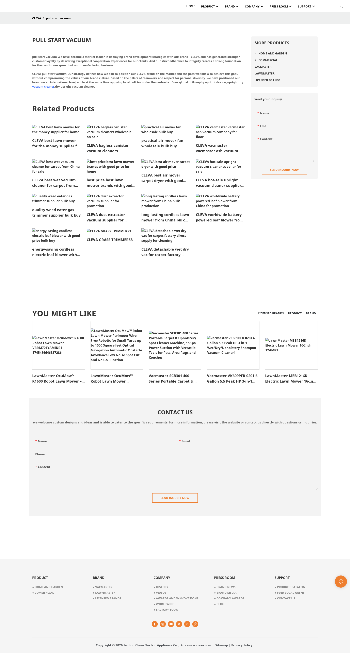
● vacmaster (102, 587)
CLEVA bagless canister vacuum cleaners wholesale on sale (108, 148)
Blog (219, 604)
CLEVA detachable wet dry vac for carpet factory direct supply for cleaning (165, 252)
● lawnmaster (104, 593)
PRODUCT (295, 313)
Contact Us (285, 598)
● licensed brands (107, 598)
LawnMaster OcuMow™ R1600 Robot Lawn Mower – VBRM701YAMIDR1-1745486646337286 (57, 378)
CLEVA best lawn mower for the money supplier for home (56, 143)
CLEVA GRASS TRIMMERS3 (110, 239)
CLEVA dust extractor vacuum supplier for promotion (106, 217)
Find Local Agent (289, 593)
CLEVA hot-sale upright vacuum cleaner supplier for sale (218, 183)
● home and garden (47, 587)
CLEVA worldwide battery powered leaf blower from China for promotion (219, 217)
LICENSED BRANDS (271, 313)
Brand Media (225, 593)
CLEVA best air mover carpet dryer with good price (162, 178)
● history (161, 587)
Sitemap (221, 645)
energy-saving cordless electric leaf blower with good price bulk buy (54, 252)
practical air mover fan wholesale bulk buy (162, 143)
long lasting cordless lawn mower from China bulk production (165, 217)
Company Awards (229, 598)
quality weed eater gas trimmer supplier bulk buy (56, 212)
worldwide (164, 604)
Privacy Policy (242, 645)
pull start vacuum (58, 18)
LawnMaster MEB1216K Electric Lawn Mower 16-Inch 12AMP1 (291, 378)
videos (160, 593)
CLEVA (36, 18)
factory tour (166, 610)
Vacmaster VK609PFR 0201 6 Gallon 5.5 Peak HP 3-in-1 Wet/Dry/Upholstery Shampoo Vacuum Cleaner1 (232, 378)
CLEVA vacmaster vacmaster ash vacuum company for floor (217, 148)
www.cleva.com (199, 645)
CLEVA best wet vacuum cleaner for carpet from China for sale (54, 183)
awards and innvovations (176, 598)
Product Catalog (290, 587)
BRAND (311, 313)
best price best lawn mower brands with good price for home (109, 183)
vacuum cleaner (43, 86)
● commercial (43, 593)
